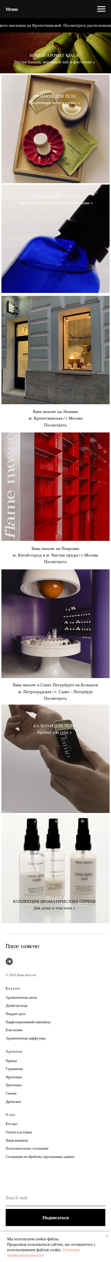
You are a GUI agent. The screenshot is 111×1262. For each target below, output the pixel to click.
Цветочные (14, 1085)
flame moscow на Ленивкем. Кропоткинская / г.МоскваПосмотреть (56, 418)
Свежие (11, 1093)
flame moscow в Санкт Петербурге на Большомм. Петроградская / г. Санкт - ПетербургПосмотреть (55, 691)
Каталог (13, 988)
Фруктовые (14, 1077)
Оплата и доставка (19, 1132)
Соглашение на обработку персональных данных (40, 1156)
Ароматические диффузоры (26, 1038)
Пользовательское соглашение (27, 1148)
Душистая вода (16, 1005)
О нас (11, 1114)
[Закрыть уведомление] (107, 1236)
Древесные (13, 1101)
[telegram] (9, 961)
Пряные (11, 1060)
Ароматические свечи (21, 997)
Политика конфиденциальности (43, 1252)
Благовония (14, 1030)
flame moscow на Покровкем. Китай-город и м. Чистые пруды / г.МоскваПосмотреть (55, 555)
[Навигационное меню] (101, 9)
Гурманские (14, 1068)
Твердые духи (15, 1013)
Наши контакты (17, 1140)
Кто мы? (12, 1123)
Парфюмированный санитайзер (28, 1022)
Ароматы (14, 1051)
